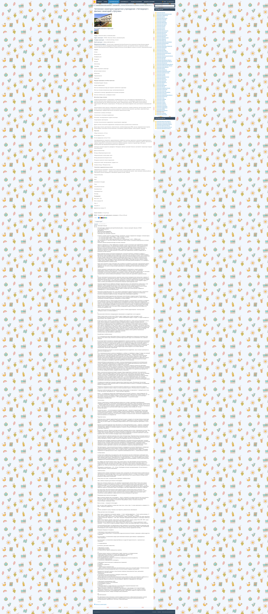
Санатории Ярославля (162, 114)
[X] (101, 217)
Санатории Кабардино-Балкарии (164, 41)
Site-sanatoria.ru (97, 611)
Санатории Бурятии (161, 78)
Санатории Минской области (163, 125)
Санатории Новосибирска (162, 67)
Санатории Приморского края (163, 71)
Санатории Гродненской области (164, 124)
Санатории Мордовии (162, 85)
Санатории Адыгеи (161, 75)
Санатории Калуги (161, 29)
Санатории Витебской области (164, 128)
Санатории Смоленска (162, 96)
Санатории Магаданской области (164, 61)
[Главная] (94, 5)
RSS (151, 223)
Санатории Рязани (161, 26)
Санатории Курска (161, 54)
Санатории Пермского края (163, 72)
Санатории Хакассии (161, 90)
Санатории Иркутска (161, 40)
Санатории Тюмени (161, 103)
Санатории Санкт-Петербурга (163, 92)
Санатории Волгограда (162, 18)
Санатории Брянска (161, 33)
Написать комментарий (101, 604)
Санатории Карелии (161, 81)
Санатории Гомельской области (164, 122)
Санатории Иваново (161, 39)
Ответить (99, 601)
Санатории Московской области (164, 60)
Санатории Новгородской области (164, 65)
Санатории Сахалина (162, 93)
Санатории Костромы (162, 50)
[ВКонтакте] (98, 217)
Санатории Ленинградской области (165, 55)
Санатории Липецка (161, 57)
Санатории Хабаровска (162, 107)
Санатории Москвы (161, 58)
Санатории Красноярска (162, 51)
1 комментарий (98, 221)
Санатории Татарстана (162, 89)
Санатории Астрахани (162, 23)
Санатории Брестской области (164, 121)
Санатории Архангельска (162, 30)
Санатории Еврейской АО (162, 37)
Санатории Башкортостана (163, 76)
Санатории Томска (161, 102)
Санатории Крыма (161, 12)
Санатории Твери (161, 100)
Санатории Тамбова (161, 99)
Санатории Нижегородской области (165, 64)
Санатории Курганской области (164, 53)
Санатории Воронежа (162, 22)
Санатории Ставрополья (162, 15)
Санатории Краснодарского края (164, 14)
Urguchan (96, 223)
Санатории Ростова (161, 25)
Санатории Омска (161, 68)
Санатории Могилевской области (164, 127)
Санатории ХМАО (161, 109)
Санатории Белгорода (162, 32)
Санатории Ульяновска (162, 106)
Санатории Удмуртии (161, 104)
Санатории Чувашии (161, 113)
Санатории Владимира (162, 35)
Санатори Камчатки (161, 44)
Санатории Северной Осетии (163, 88)
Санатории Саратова (161, 19)
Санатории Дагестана (162, 79)
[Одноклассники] (100, 217)
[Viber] (103, 217)
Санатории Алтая (161, 16)
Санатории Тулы (160, 97)
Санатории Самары (161, 21)
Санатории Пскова (161, 74)
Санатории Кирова (161, 48)
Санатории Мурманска (162, 62)
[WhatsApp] (105, 217)
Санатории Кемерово (162, 47)
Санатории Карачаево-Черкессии (164, 46)
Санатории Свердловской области (164, 95)
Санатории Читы (160, 111)
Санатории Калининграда (162, 43)
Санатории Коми (160, 83)
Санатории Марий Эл (162, 82)
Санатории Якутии (161, 86)
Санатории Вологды (161, 36)
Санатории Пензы (161, 28)
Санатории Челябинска (162, 110)
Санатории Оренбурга (162, 69)
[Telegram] (106, 217)
